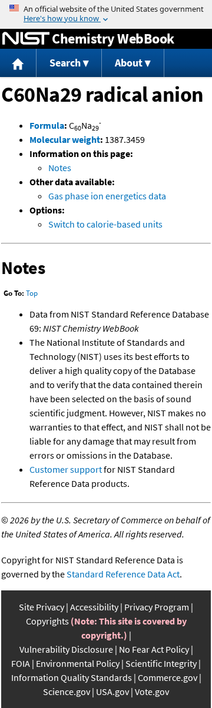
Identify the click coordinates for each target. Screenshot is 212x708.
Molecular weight (64, 139)
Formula (46, 125)
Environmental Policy (78, 663)
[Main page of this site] (18, 63)
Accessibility (94, 607)
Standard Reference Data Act (123, 574)
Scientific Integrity (161, 663)
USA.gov (112, 691)
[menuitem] (18, 63)
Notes (59, 167)
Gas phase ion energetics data (107, 196)
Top (32, 293)
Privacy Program (156, 607)
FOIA (20, 663)
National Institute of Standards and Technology (25, 38)
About (129, 62)
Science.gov (66, 691)
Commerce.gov (167, 677)
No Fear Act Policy (154, 649)
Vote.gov (152, 691)
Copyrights (47, 621)
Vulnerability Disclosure (66, 649)
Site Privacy (41, 607)
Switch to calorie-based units (105, 224)
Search (65, 62)
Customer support (65, 469)
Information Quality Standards (71, 677)
